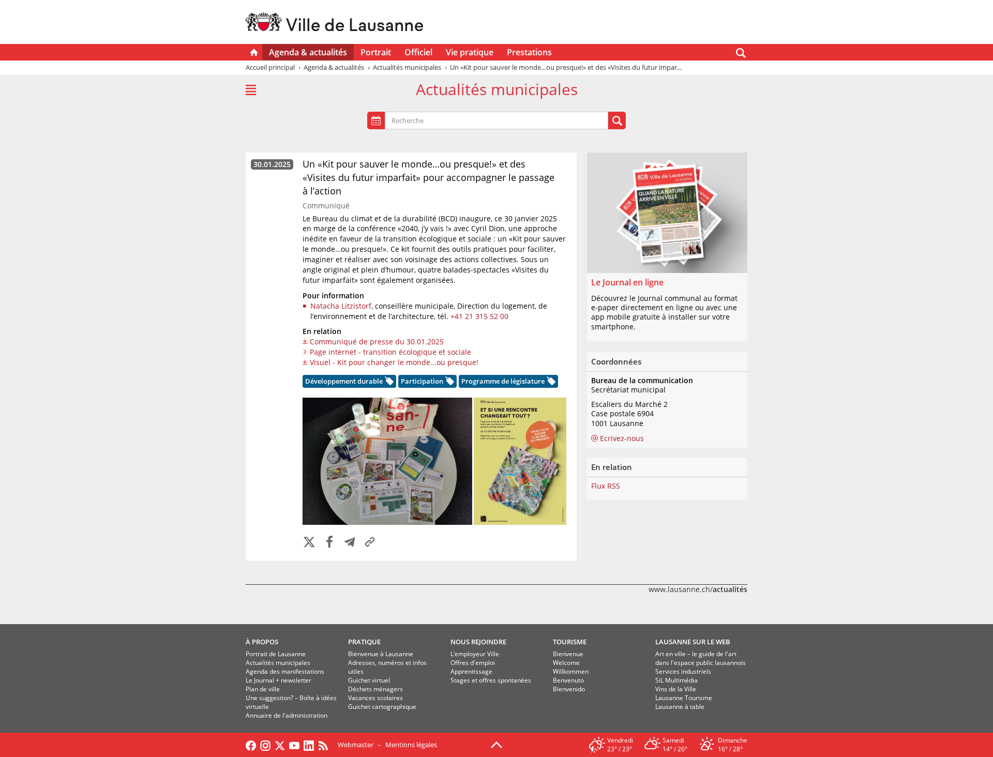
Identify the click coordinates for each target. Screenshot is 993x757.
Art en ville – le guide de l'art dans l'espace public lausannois (700, 658)
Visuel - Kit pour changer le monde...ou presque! (394, 362)
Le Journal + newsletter (278, 680)
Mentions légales (411, 744)
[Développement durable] (388, 382)
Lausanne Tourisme (683, 697)
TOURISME (569, 641)
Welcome (566, 662)
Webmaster (355, 744)
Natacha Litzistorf (340, 306)
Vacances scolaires (375, 697)
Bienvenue (568, 653)
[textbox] (414, 121)
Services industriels (683, 671)
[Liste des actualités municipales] (251, 90)
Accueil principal (270, 67)
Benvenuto (568, 680)
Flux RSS (605, 486)
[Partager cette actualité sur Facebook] (329, 542)
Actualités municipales (278, 662)
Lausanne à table (679, 706)
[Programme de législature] (550, 382)
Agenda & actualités (308, 52)
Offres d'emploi (472, 662)
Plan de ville (263, 689)
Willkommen (571, 671)
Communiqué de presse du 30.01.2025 (377, 341)
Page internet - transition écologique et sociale (390, 352)
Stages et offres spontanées (490, 680)
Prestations (529, 52)
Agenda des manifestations (285, 671)
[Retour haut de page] (496, 744)
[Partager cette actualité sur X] (309, 542)
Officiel (418, 52)
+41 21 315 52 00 (479, 316)
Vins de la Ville (675, 689)
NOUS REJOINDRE (478, 641)
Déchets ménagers (375, 689)
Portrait (375, 52)
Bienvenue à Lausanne (380, 653)
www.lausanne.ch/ (698, 589)
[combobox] (496, 120)
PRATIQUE (364, 641)
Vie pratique (469, 52)
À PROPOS (262, 641)
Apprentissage (471, 671)
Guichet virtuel (369, 680)
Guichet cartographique (382, 706)
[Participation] (448, 382)
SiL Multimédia (676, 680)
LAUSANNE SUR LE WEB (692, 641)
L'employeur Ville (474, 653)
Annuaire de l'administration (286, 715)
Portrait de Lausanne (276, 653)
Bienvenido (569, 689)
